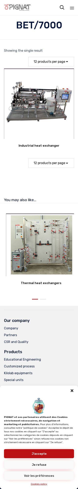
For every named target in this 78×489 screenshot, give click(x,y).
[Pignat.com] (17, 7)
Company (11, 328)
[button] (72, 391)
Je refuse (39, 465)
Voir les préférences (39, 476)
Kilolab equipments (18, 373)
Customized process (19, 366)
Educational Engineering (22, 359)
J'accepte (39, 454)
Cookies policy (39, 484)
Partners (10, 335)
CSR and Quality (16, 342)
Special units (13, 380)
